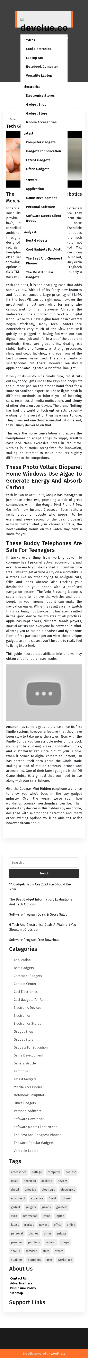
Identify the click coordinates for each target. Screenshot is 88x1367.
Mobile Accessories (41, 122)
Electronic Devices (27, 1008)
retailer (51, 1242)
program (17, 1242)
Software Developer (29, 1119)
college (37, 1172)
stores (59, 1251)
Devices (29, 40)
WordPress (58, 1353)
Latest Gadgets (38, 160)
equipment (18, 1198)
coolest (71, 1172)
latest (15, 1225)
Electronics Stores (40, 95)
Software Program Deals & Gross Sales (38, 914)
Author (14, 119)
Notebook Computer (42, 67)
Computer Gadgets (41, 142)
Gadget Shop (36, 104)
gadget (15, 1207)
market (29, 1225)
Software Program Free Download (34, 940)
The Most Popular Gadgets (39, 274)
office (57, 1225)
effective (30, 1189)
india (14, 1216)
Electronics (32, 87)
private (61, 1233)
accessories (18, 1172)
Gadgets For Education (43, 151)
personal (17, 1233)
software (31, 1251)
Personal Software (40, 207)
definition (30, 1181)
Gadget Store (36, 113)
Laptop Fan (34, 58)
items (46, 1216)
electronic (48, 1189)
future (66, 1198)
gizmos (46, 1207)
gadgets (31, 1207)
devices (63, 1181)
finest (52, 1198)
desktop (46, 1181)
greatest (61, 1207)
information (30, 1216)
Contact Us (18, 1278)
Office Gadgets (38, 169)
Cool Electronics (38, 49)
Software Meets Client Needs (43, 218)
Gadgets (30, 232)
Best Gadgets (37, 240)
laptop (60, 1216)
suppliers (34, 1260)
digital (15, 1189)
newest (44, 1225)
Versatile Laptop (39, 75)
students (17, 1260)
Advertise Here (21, 1283)
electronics (67, 1189)
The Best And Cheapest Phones (44, 260)
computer (53, 1172)
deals (14, 1181)
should (15, 1251)
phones (33, 1233)
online (71, 1225)
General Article (25, 1063)
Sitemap (16, 1293)
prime (48, 1233)
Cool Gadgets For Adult (44, 249)
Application (35, 189)
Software (31, 180)
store (46, 1251)
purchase (34, 1242)
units (49, 1260)
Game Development (41, 198)
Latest (28, 133)
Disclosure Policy (23, 1288)
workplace (65, 1260)
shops (65, 1242)
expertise (37, 1198)
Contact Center (25, 984)
